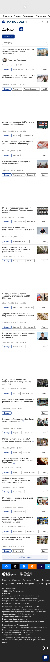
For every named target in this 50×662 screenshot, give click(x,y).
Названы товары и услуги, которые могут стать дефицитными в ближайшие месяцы (17, 520)
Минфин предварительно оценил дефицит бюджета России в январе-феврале (18, 210)
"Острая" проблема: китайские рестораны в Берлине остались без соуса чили (17, 461)
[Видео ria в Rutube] (41, 566)
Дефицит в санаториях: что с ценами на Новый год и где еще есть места (18, 77)
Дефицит (9, 29)
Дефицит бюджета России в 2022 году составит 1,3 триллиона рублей (18, 315)
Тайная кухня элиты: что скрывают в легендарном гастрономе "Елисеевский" (18, 51)
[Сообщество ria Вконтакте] (24, 566)
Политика (6, 580)
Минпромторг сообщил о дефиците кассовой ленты (17, 499)
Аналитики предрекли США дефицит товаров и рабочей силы (18, 123)
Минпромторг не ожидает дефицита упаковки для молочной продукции (18, 400)
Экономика (27, 580)
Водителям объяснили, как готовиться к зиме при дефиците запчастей (16, 382)
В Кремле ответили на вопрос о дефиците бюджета (16, 162)
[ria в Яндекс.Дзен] (15, 566)
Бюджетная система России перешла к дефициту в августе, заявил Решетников (18, 335)
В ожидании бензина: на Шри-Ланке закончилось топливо (18, 420)
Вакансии (6, 593)
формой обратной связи (23, 632)
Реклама (19, 584)
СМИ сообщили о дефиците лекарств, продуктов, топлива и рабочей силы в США (16, 249)
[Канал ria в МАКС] (6, 566)
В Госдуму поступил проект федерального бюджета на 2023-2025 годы (16, 296)
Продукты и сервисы (34, 584)
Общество (16, 580)
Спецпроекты (8, 584)
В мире (36, 580)
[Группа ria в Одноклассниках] (32, 566)
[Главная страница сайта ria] (14, 22)
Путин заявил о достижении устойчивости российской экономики (18, 229)
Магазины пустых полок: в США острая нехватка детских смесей (16, 440)
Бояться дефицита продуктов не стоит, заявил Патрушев (16, 538)
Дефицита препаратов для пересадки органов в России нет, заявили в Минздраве (16, 480)
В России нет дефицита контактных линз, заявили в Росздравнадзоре (17, 143)
